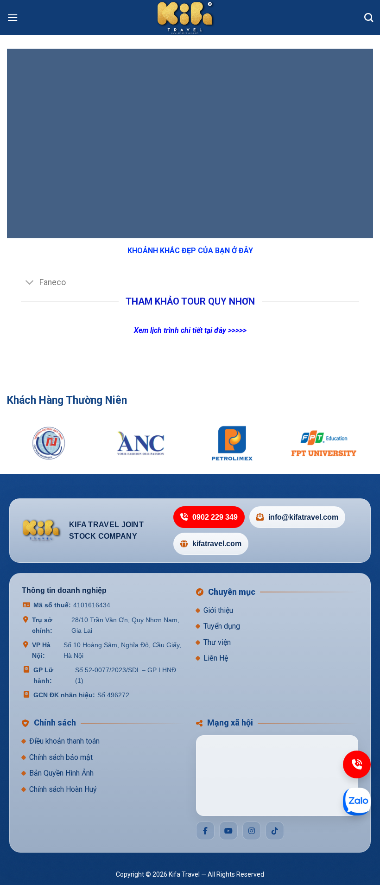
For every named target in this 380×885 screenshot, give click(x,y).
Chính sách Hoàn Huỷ (63, 789)
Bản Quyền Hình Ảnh (61, 773)
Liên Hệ (215, 658)
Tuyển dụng (221, 626)
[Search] (368, 17)
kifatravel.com (216, 544)
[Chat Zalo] (357, 801)
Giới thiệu (218, 610)
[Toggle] (30, 283)
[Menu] (12, 17)
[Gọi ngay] (357, 764)
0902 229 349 (215, 517)
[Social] (205, 830)
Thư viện (217, 642)
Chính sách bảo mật (61, 757)
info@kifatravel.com (303, 517)
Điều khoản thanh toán (64, 741)
